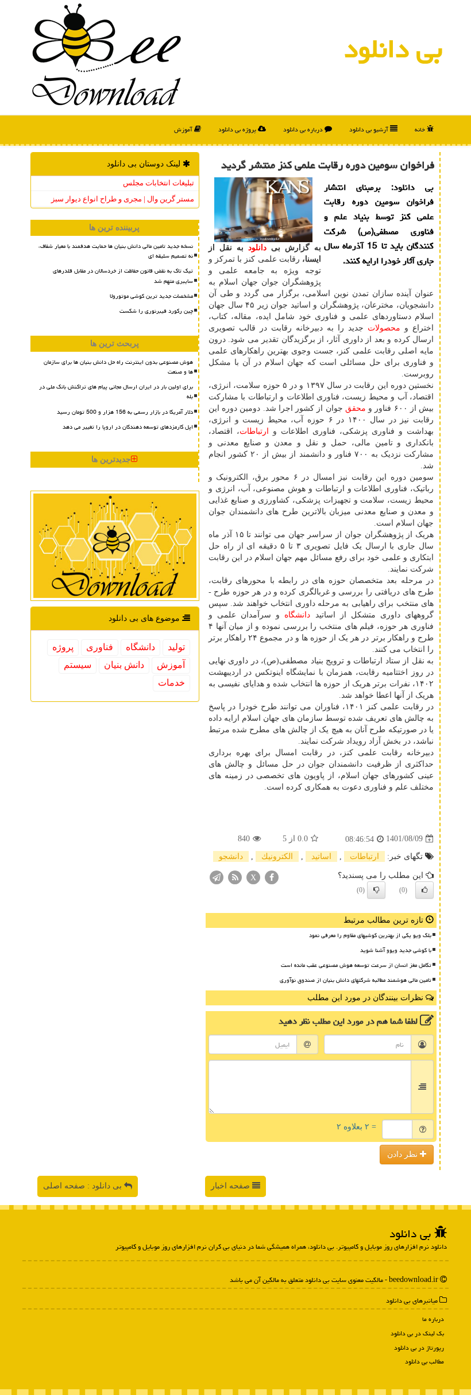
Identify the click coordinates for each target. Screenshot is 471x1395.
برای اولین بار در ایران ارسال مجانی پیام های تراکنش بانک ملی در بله (116, 391)
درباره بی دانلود (304, 129)
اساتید (321, 856)
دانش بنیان (124, 665)
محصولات (384, 328)
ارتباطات (254, 431)
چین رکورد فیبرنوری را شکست (156, 311)
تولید (176, 647)
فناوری (99, 647)
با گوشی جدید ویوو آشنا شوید (395, 950)
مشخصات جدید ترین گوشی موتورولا (151, 296)
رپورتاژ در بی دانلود (419, 1348)
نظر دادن (403, 1154)
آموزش (184, 129)
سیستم (77, 665)
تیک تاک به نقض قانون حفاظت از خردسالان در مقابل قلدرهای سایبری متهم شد (123, 275)
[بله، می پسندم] (424, 890)
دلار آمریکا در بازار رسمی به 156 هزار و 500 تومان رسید (125, 412)
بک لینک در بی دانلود (417, 1333)
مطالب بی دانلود (424, 1361)
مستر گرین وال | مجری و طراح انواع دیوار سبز (122, 199)
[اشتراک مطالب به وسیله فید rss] (235, 876)
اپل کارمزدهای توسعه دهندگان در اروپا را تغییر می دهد (128, 427)
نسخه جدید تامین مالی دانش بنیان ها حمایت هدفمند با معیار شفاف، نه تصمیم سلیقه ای (115, 251)
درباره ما (433, 1319)
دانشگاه (297, 615)
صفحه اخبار (231, 1186)
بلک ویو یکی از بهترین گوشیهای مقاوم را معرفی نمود (370, 935)
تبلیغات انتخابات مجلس (158, 182)
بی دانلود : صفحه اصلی (83, 1186)
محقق (355, 408)
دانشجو (231, 856)
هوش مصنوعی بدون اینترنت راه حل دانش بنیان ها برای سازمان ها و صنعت (118, 367)
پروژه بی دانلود (238, 129)
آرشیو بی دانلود (369, 129)
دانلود (257, 247)
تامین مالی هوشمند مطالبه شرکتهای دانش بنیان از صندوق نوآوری (355, 980)
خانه (421, 129)
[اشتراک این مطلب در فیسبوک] (272, 876)
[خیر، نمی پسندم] (376, 890)
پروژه (63, 647)
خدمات (171, 682)
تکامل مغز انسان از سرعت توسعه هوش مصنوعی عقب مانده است (356, 965)
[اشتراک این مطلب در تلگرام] (217, 876)
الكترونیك (277, 856)
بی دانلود (393, 48)
